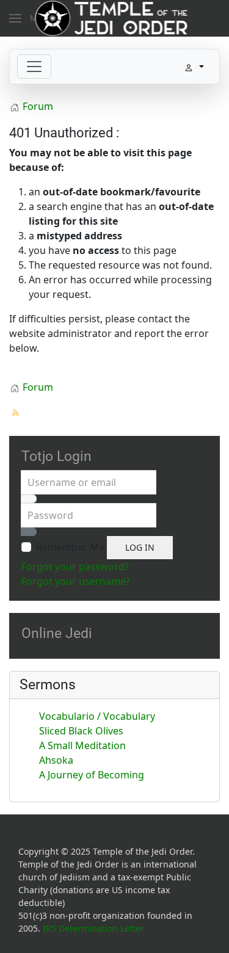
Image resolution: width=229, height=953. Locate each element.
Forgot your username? (75, 581)
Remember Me (70, 547)
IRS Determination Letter (93, 928)
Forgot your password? (75, 566)
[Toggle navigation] (34, 66)
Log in (139, 547)
